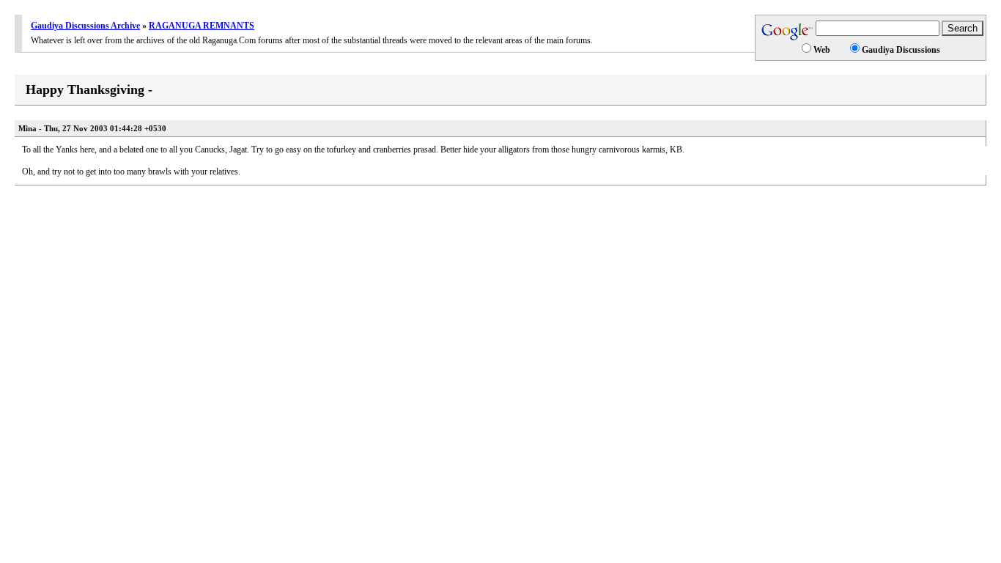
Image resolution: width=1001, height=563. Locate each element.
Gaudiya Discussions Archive (85, 26)
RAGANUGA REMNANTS (201, 26)
